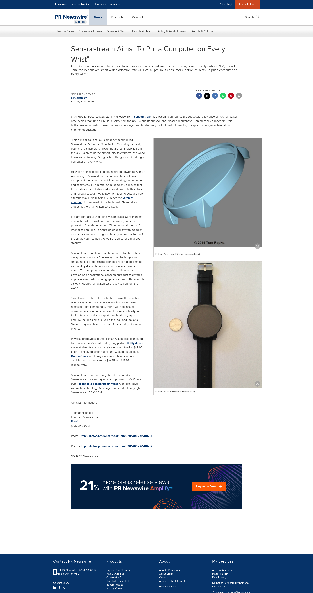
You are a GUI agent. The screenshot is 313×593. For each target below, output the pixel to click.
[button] (208, 192)
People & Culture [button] (202, 31)
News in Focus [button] (65, 31)
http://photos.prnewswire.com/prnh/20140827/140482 (116, 446)
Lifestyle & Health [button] (142, 31)
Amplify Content (115, 588)
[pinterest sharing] (231, 96)
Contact (137, 17)
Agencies (115, 4)
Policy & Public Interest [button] (172, 31)
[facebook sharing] (199, 96)
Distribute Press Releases (120, 581)
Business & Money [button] (90, 31)
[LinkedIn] (55, 587)
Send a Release (247, 4)
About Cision (166, 574)
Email (74, 421)
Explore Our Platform (118, 570)
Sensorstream (143, 116)
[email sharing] (239, 96)
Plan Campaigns (115, 574)
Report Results (114, 585)
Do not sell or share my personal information (230, 584)
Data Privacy (219, 577)
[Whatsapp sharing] (223, 96)
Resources (61, 4)
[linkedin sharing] (215, 96)
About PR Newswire (170, 570)
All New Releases (222, 570)
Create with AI (114, 577)
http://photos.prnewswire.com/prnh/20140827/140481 (116, 436)
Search (249, 17)
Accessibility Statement (172, 581)
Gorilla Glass (79, 356)
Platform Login (220, 574)
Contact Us (59, 583)
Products (117, 17)
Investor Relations (81, 4)
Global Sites (166, 586)
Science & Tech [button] (116, 31)
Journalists (101, 4)
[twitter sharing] (207, 96)
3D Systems (135, 343)
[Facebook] (59, 587)
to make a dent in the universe (98, 384)
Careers (163, 577)
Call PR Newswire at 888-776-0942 (76, 570)
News (98, 17)
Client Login (226, 4)
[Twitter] (64, 587)
